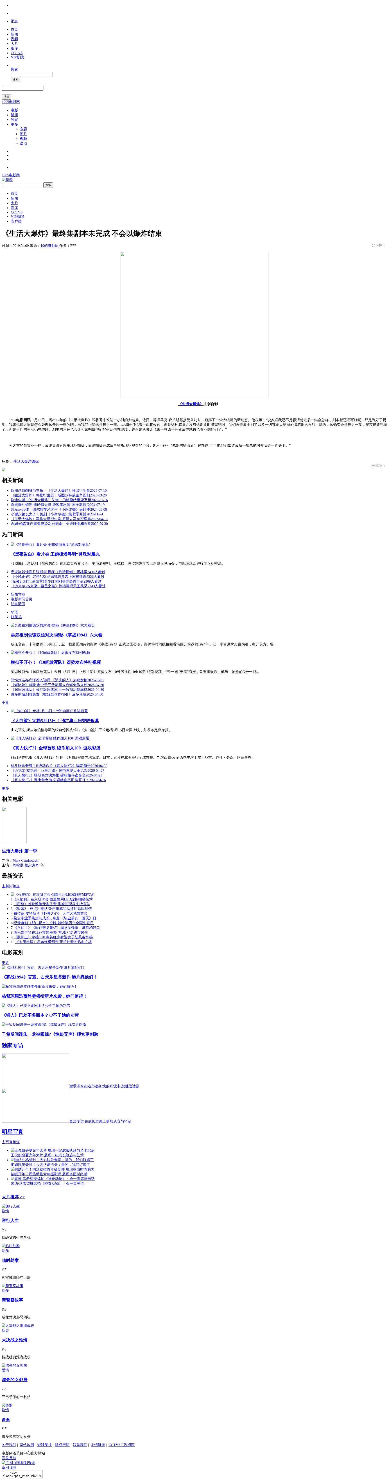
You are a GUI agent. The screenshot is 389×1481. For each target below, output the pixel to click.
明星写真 (12, 1132)
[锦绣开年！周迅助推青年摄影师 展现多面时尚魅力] (53, 1169)
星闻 (14, 115)
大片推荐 (13, 1196)
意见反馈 (9, 1458)
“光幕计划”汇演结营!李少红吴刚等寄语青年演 (56, 581)
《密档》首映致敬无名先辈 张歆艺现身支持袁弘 (52, 904)
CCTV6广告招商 (122, 1445)
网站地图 (27, 1445)
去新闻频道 (11, 886)
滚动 (23, 143)
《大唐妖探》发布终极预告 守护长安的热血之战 (53, 942)
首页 (14, 29)
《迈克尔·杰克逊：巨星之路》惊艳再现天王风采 (58, 586)
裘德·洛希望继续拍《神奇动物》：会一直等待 (47, 1183)
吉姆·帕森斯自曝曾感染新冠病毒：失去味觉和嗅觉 (59, 524)
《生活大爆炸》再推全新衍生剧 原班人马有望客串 (59, 519)
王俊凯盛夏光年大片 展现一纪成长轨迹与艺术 (47, 1155)
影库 (14, 48)
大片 (14, 44)
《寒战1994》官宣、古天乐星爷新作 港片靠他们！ (49, 977)
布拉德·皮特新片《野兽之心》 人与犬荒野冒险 (51, 913)
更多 (14, 124)
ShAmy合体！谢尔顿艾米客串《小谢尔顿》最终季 (59, 509)
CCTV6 (17, 53)
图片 (23, 134)
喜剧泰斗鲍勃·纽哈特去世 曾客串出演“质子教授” (58, 505)
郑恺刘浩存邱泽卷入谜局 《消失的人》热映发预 (57, 680)
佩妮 (35, 461)
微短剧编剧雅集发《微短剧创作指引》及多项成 (57, 694)
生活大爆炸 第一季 (19, 851)
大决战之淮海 (14, 1340)
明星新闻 (18, 604)
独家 (14, 120)
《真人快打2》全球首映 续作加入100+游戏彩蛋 (55, 748)
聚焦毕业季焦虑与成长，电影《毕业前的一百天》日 (55, 918)
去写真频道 (11, 1142)
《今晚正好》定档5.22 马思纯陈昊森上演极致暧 (57, 577)
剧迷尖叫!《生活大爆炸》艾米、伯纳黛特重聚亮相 (59, 500)
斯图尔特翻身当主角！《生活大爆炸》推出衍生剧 (59, 490)
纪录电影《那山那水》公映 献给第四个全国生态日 (54, 923)
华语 (14, 612)
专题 (23, 129)
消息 (14, 21)
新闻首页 (18, 594)
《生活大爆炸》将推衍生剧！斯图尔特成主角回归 (59, 495)
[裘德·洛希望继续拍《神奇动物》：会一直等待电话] (53, 1179)
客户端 (16, 221)
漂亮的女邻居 (14, 1379)
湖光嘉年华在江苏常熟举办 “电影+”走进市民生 (51, 932)
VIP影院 (17, 57)
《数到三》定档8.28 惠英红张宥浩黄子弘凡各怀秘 (53, 937)
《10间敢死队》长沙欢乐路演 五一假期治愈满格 (57, 689)
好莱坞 (16, 617)
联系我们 (80, 1445)
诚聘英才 (44, 1445)
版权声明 (62, 1445)
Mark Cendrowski (25, 860)
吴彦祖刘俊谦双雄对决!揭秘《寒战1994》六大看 (56, 635)
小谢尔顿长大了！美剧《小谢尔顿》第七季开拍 (57, 514)
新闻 (14, 34)
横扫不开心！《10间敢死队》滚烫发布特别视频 (56, 662)
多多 (6, 1419)
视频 (14, 39)
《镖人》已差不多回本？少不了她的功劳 (40, 1015)
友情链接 (98, 1445)
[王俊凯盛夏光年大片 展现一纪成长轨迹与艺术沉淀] (53, 1150)
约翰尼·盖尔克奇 (26, 865)
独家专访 (12, 1045)
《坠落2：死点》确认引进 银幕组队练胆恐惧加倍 (53, 909)
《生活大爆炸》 (191, 404)
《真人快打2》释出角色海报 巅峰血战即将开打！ (58, 780)
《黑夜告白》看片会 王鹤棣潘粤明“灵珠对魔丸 (55, 554)
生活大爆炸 (23, 461)
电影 (14, 110)
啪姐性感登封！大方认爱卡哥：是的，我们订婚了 (50, 1164)
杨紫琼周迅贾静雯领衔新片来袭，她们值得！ (44, 996)
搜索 (14, 69)
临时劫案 (10, 1260)
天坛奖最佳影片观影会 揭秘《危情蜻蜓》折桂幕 (58, 572)
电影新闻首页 (21, 599)
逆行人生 (10, 1220)
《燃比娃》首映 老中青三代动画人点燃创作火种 (57, 685)
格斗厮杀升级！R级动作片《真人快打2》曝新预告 (59, 766)
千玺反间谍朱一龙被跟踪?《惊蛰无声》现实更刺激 (50, 1034)
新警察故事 (12, 1300)
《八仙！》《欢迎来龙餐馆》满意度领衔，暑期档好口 (57, 928)
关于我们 (9, 1445)
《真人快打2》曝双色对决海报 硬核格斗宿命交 (56, 775)
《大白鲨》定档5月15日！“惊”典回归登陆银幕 (55, 720)
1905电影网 (11, 102)
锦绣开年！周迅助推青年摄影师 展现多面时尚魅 (49, 1174)
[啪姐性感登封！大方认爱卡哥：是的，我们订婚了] (52, 1160)
